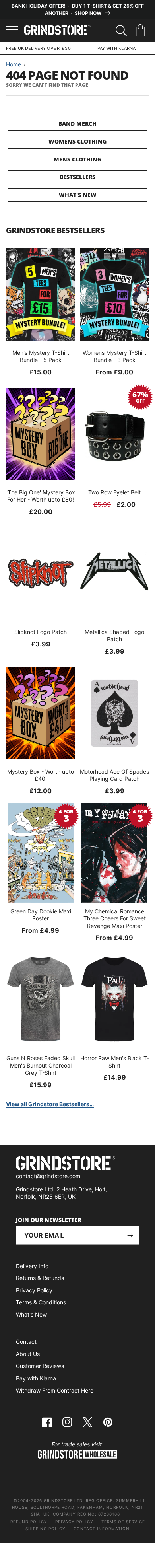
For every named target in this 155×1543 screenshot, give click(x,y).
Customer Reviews (40, 1365)
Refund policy (28, 1521)
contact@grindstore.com (48, 1176)
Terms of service (123, 1521)
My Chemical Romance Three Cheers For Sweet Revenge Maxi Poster (114, 918)
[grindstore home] (77, 1164)
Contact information (102, 1528)
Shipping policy (45, 1528)
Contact (26, 1341)
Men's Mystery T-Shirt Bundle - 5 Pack (40, 356)
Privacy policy (74, 1521)
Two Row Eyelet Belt (114, 492)
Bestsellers (77, 177)
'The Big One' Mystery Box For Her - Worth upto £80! (40, 496)
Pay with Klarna (36, 1378)
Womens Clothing (77, 141)
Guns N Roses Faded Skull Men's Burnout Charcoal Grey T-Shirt (40, 1065)
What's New (78, 194)
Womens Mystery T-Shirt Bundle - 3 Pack (114, 356)
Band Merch (77, 123)
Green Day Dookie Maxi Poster (40, 915)
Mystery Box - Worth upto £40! (40, 775)
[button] (141, 30)
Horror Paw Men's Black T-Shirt (114, 1061)
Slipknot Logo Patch (40, 631)
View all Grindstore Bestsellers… (50, 1104)
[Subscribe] (130, 1235)
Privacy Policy (34, 1290)
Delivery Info (32, 1266)
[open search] (121, 30)
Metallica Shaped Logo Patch (114, 635)
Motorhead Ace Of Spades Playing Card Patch (114, 775)
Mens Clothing (77, 159)
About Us (28, 1353)
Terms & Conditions (41, 1302)
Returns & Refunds (40, 1277)
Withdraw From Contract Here (54, 1390)
